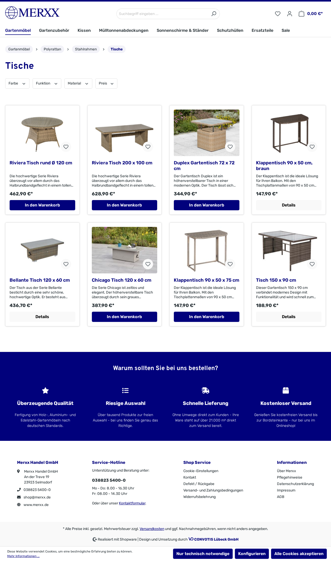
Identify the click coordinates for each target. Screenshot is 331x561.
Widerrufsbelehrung (199, 497)
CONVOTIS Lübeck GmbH (216, 539)
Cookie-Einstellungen (200, 471)
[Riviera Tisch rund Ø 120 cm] (42, 133)
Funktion (43, 83)
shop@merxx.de (37, 497)
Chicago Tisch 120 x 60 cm (121, 280)
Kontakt (189, 477)
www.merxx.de (36, 505)
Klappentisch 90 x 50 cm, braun (284, 165)
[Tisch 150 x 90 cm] (289, 250)
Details (289, 205)
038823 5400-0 (37, 490)
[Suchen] (214, 14)
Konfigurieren (252, 553)
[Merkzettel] (278, 14)
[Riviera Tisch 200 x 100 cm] (124, 133)
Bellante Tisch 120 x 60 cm (40, 280)
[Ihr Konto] (290, 14)
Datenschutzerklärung (295, 484)
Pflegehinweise (289, 477)
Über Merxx (286, 471)
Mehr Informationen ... (23, 556)
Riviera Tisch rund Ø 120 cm (41, 163)
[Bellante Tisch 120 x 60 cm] (42, 250)
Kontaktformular (132, 503)
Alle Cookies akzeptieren (299, 553)
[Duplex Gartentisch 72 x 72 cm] (206, 133)
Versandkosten (152, 529)
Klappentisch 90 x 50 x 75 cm (206, 280)
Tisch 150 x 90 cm (276, 280)
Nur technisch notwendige (202, 553)
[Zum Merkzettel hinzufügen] (66, 147)
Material (75, 83)
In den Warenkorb (42, 205)
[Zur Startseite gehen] (32, 12)
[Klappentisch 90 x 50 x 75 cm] (206, 250)
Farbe (14, 83)
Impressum (286, 490)
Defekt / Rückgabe (198, 484)
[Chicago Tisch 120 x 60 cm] (124, 250)
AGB (280, 497)
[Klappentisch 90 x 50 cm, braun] (289, 133)
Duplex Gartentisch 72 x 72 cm (204, 165)
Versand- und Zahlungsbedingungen (213, 490)
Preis (103, 83)
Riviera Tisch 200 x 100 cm (122, 163)
